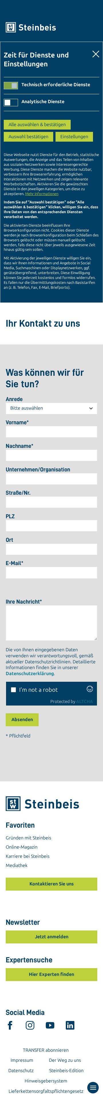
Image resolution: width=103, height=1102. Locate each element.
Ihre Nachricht (24, 601)
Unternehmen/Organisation (38, 469)
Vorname (17, 422)
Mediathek (16, 865)
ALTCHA (84, 701)
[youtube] (50, 1027)
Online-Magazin (21, 847)
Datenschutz (20, 1070)
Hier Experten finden (51, 974)
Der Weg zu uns (65, 1060)
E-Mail (14, 563)
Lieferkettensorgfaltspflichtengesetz (46, 1091)
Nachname (19, 446)
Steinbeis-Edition (66, 1070)
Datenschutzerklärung (30, 673)
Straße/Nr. (18, 493)
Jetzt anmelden (51, 936)
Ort (9, 540)
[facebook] (10, 1027)
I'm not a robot (38, 689)
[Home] (51, 27)
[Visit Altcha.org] (90, 690)
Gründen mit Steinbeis (28, 838)
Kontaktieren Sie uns (51, 884)
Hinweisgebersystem (46, 1081)
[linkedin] (70, 1027)
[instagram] (30, 1027)
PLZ (10, 516)
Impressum (22, 1060)
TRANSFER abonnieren (46, 1050)
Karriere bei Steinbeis (27, 856)
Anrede (14, 399)
